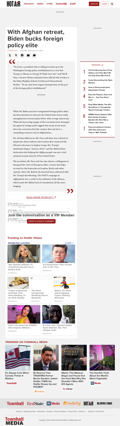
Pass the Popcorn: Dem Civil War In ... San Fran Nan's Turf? (100, 97)
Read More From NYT (40, 197)
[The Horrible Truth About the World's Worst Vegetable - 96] (102, 358)
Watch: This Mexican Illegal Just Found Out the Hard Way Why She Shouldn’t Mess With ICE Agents (73, 379)
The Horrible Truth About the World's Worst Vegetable (99, 376)
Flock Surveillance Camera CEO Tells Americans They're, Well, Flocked (99, 130)
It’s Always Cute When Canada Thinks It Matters (17, 376)
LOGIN (104, 4)
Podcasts (29, 4)
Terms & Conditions (60, 411)
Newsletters (41, 411)
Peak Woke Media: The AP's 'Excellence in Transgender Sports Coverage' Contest (100, 107)
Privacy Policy (72, 411)
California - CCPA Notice (96, 411)
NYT (13, 51)
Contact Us (81, 411)
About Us (19, 411)
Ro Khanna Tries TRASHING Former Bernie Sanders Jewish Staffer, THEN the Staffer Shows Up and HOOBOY (45, 380)
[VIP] (74, 3)
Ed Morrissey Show (30, 411)
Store (49, 4)
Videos (40, 4)
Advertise (49, 411)
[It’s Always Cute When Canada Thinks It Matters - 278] (17, 358)
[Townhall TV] (63, 3)
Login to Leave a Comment (41, 221)
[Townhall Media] (14, 421)
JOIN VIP (94, 4)
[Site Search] (112, 4)
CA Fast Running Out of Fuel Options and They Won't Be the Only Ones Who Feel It (100, 73)
